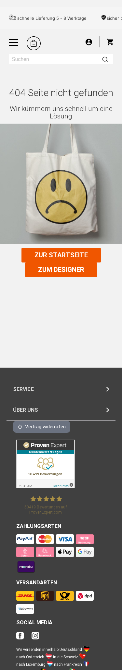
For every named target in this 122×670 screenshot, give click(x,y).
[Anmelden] (89, 41)
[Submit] (105, 59)
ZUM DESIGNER (61, 270)
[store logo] (34, 43)
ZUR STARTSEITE (61, 255)
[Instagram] (35, 637)
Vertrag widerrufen (45, 427)
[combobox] (61, 59)
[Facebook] (23, 637)
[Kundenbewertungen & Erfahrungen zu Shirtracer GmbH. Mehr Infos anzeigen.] (45, 486)
